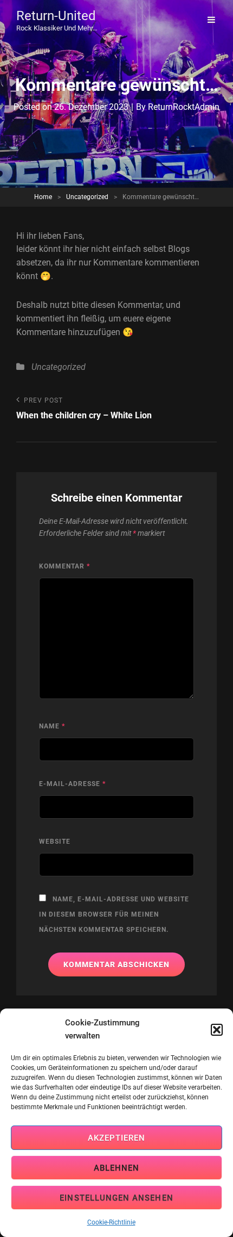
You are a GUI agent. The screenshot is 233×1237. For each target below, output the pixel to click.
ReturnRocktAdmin (183, 107)
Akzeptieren (117, 1138)
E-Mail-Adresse (72, 784)
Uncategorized (87, 197)
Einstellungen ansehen (116, 1198)
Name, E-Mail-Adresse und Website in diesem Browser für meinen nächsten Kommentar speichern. (114, 914)
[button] (216, 1029)
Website (54, 841)
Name (52, 726)
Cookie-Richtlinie (111, 1222)
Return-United (56, 15)
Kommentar (64, 566)
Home (43, 197)
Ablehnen (117, 1168)
